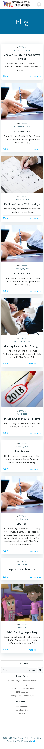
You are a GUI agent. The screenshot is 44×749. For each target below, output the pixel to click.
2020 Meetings (22, 684)
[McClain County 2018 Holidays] (22, 388)
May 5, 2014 (22, 564)
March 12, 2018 (22, 446)
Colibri (34, 741)
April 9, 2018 (22, 414)
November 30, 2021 (22, 50)
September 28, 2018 (22, 341)
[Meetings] (22, 494)
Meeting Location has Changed (22, 696)
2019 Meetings (22, 692)
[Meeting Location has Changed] (22, 316)
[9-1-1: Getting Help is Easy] (22, 602)
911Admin (23, 47)
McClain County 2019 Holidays (22, 688)
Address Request (22, 706)
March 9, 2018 (22, 519)
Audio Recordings (22, 710)
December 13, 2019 (22, 127)
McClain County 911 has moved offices (22, 681)
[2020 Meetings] (22, 101)
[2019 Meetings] (22, 243)
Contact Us (22, 714)
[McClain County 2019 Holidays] (22, 174)
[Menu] (39, 4)
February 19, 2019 (22, 199)
